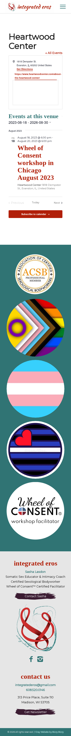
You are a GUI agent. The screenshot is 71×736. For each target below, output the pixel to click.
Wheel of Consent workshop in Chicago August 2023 (36, 162)
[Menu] (61, 6)
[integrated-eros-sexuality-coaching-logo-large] (35, 629)
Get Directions (25, 69)
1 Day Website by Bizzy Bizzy (49, 732)
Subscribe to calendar (33, 214)
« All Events (53, 53)
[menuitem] (53, 6)
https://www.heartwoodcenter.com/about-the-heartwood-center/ (36, 75)
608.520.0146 (35, 690)
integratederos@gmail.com (35, 685)
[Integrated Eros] (29, 6)
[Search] (53, 6)
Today (35, 202)
